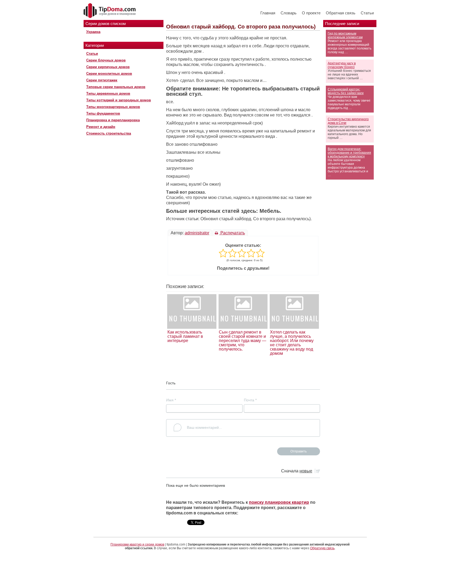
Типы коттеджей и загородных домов (118, 100)
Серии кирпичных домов (108, 67)
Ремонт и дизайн (100, 127)
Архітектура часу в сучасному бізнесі (342, 65)
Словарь (289, 13)
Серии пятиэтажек (101, 80)
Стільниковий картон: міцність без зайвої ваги (346, 91)
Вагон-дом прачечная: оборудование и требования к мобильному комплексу (349, 152)
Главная (267, 13)
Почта (250, 400)
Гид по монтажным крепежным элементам (345, 35)
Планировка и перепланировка (113, 120)
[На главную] (110, 10)
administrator (197, 233)
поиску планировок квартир (279, 502)
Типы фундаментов (103, 113)
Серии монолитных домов (109, 74)
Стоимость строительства (108, 133)
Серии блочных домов (106, 60)
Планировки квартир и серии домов (137, 544)
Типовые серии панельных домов (115, 87)
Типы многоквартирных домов (113, 107)
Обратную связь (322, 548)
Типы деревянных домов (108, 93)
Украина (93, 32)
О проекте (311, 13)
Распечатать (232, 233)
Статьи (367, 13)
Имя (171, 400)
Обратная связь (340, 13)
